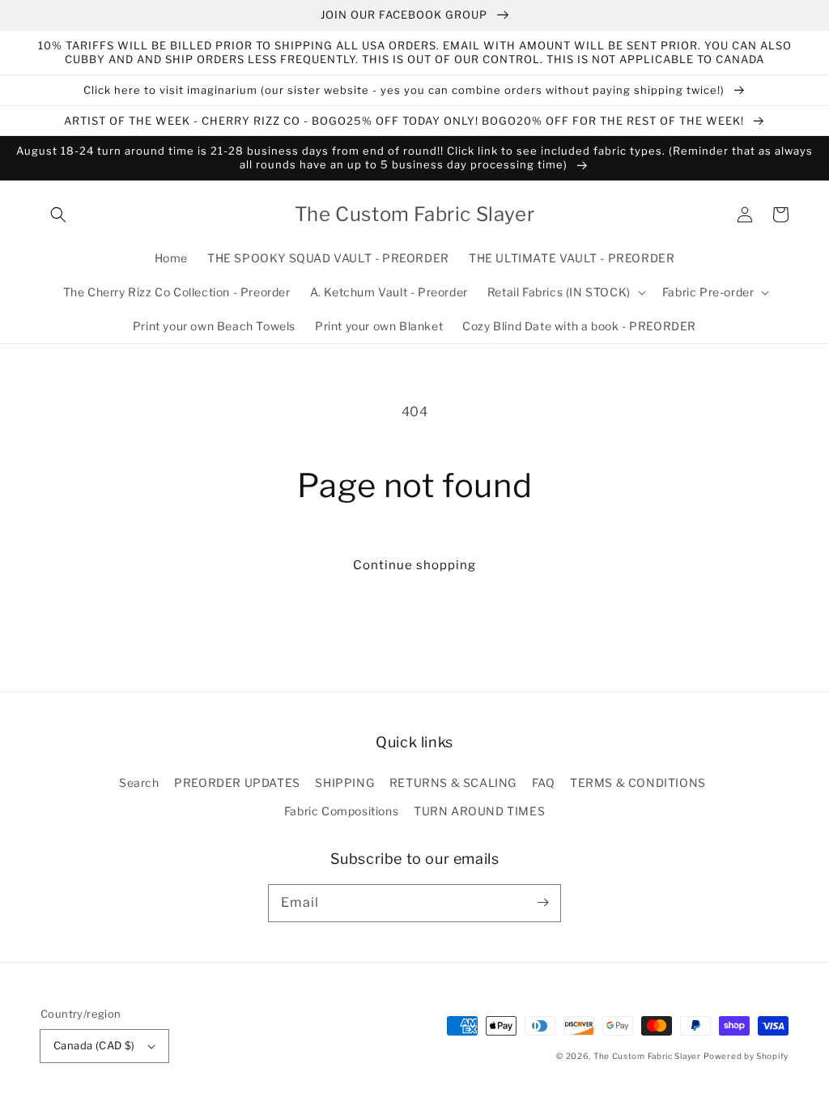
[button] (58, 214)
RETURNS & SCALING (453, 782)
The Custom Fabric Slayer (647, 1056)
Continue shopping (414, 565)
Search (139, 782)
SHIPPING (344, 782)
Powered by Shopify (746, 1056)
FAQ (543, 782)
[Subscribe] (542, 903)
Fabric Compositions (341, 811)
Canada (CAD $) (94, 1045)
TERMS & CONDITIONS (638, 782)
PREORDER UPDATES (237, 782)
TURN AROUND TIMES (479, 811)
